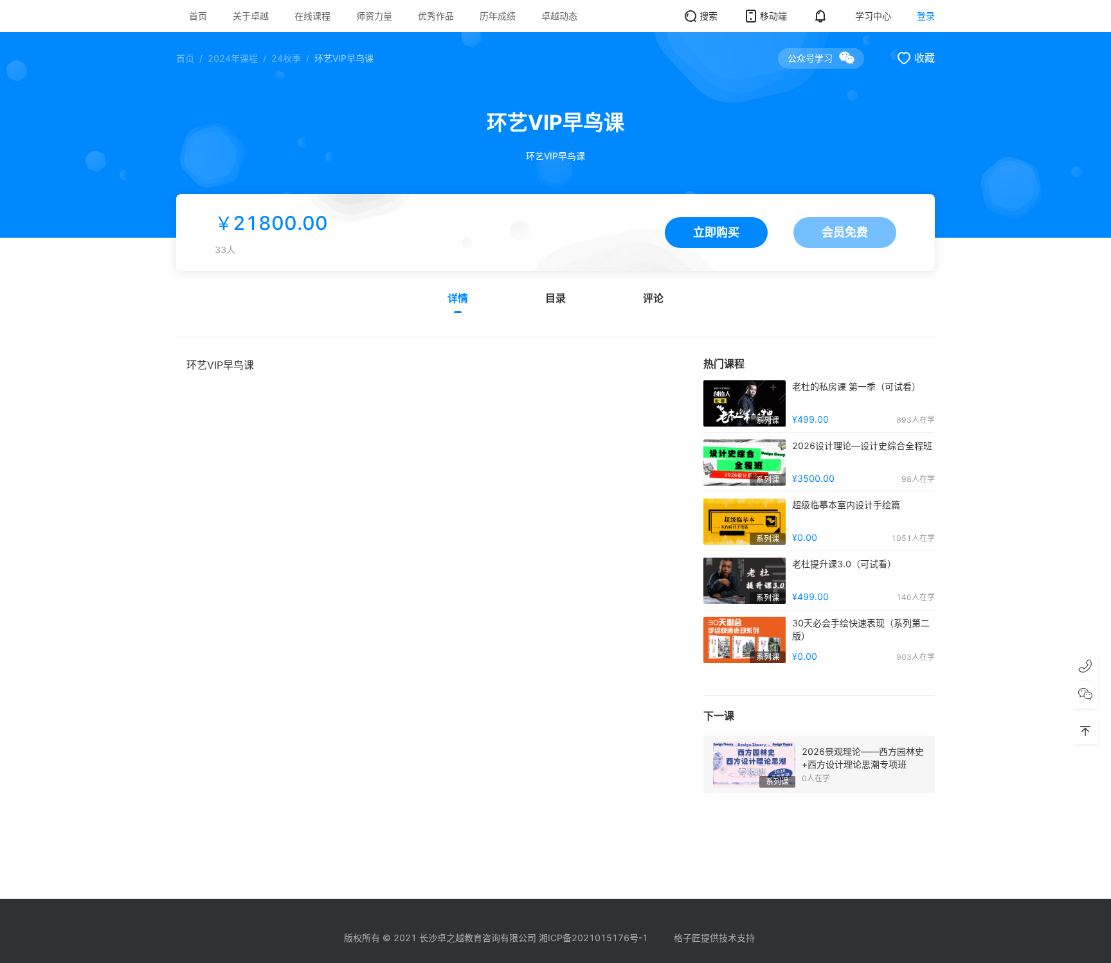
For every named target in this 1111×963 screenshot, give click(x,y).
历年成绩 (498, 15)
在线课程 (312, 15)
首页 (198, 15)
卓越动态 (559, 15)
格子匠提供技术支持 (714, 937)
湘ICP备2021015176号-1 (593, 937)
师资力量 (374, 15)
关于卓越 (251, 15)
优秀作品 (436, 15)
